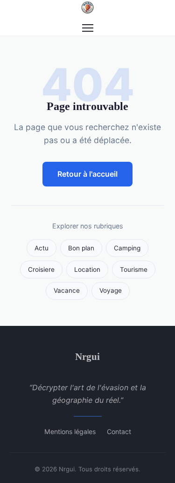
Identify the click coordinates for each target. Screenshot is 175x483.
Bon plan (81, 248)
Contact (119, 431)
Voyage (110, 290)
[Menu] (87, 28)
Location (87, 269)
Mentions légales (70, 431)
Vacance (67, 290)
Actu (42, 248)
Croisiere (41, 269)
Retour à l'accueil (87, 174)
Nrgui (87, 356)
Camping (127, 248)
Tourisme (133, 269)
